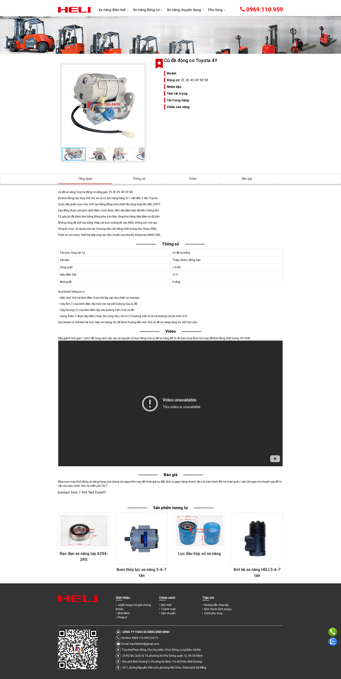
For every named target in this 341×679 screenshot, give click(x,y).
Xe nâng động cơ (146, 10)
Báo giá (247, 179)
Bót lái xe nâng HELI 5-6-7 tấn (257, 572)
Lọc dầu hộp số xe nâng (199, 553)
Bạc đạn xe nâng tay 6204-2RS (84, 556)
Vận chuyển (168, 613)
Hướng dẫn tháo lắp (216, 605)
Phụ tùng (215, 10)
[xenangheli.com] (74, 9)
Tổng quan (85, 179)
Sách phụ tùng (213, 613)
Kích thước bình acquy (217, 609)
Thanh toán (168, 609)
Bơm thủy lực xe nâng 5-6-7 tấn (142, 572)
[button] (141, 68)
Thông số (138, 179)
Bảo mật (166, 605)
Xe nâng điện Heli (112, 10)
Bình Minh (124, 613)
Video (193, 179)
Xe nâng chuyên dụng (184, 10)
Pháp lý (122, 617)
